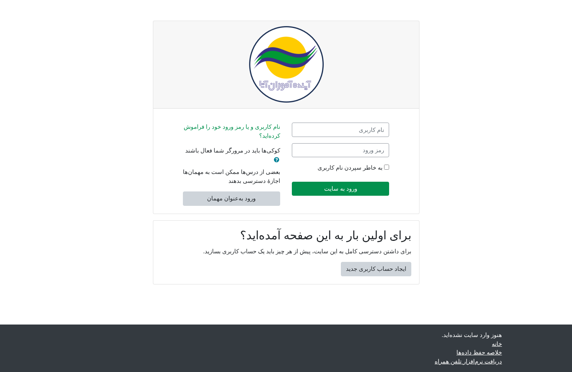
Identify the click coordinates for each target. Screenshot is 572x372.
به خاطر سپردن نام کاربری (350, 167)
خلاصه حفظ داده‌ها (479, 352)
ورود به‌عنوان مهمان (231, 198)
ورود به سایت (340, 188)
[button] (275, 160)
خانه (497, 343)
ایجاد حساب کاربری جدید (376, 268)
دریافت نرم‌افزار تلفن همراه (468, 361)
